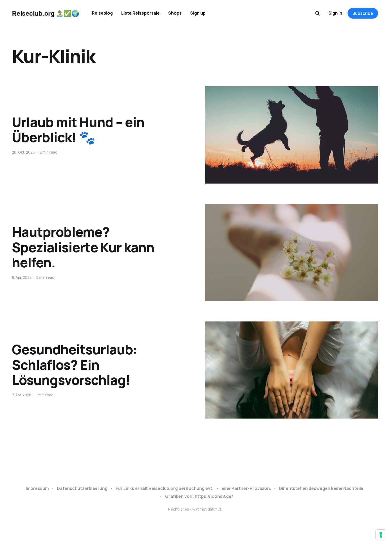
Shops (175, 13)
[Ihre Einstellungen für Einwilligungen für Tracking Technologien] (381, 535)
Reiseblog (102, 13)
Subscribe (362, 13)
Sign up (198, 13)
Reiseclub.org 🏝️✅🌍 (45, 13)
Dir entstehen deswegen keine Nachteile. (322, 488)
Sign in (335, 13)
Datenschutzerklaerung (82, 488)
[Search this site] (318, 13)
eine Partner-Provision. (246, 488)
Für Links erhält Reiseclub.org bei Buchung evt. (164, 488)
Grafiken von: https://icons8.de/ (199, 496)
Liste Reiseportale (140, 13)
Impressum (37, 488)
